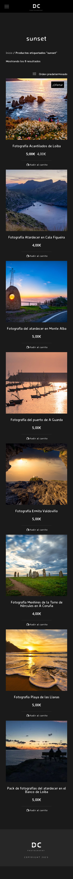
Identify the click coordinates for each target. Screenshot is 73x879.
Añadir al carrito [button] (38, 164)
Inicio (9, 52)
